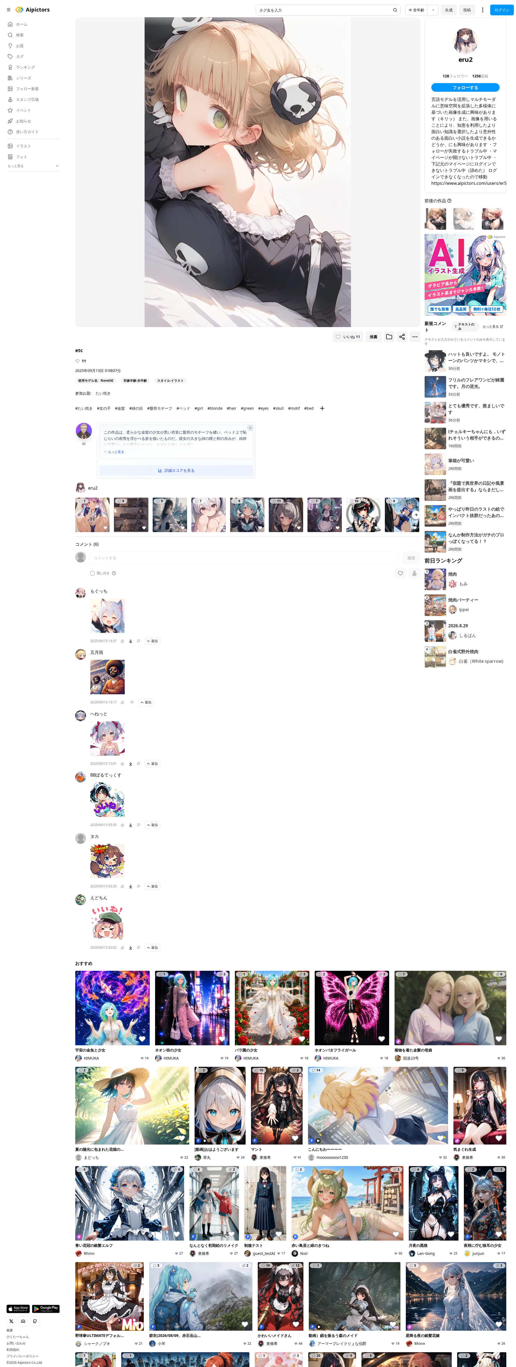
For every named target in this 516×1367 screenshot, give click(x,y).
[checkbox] (92, 573)
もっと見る (116, 452)
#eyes (263, 408)
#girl (199, 408)
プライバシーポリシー (22, 1356)
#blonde (215, 408)
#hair (231, 408)
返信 (154, 641)
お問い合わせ (16, 1343)
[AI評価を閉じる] (250, 428)
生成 (449, 9)
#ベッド (183, 408)
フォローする (465, 87)
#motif (294, 408)
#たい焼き (84, 408)
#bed (309, 408)
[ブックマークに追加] (389, 336)
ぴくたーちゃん (17, 1337)
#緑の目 (136, 408)
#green (247, 408)
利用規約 (12, 1350)
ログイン (502, 9)
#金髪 (120, 408)
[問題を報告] (138, 641)
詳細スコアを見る (179, 470)
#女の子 (104, 408)
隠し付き (103, 573)
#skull (278, 408)
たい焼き (103, 393)
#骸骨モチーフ (159, 408)
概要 (9, 1330)
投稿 (467, 9)
